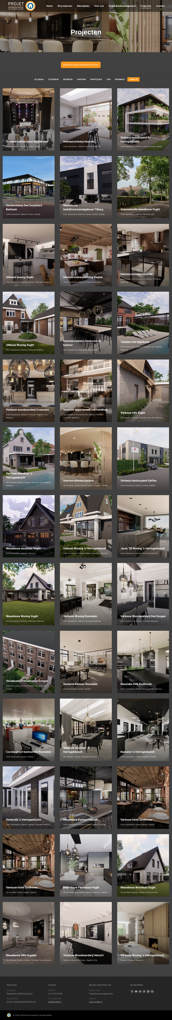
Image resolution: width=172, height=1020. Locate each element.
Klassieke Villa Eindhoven (136, 684)
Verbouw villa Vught (133, 412)
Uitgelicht (158, 347)
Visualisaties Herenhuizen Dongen (27, 681)
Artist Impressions (13, 146)
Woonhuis (120, 79)
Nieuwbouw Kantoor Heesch (80, 819)
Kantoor (81, 79)
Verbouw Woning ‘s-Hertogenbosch (142, 955)
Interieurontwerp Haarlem (79, 141)
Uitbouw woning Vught (19, 277)
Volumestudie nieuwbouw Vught (140, 209)
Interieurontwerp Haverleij (137, 274)
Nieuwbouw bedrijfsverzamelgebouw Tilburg (83, 207)
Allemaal (39, 79)
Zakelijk (133, 79)
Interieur (68, 79)
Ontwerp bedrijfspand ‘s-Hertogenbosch (136, 139)
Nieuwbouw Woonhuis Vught (138, 887)
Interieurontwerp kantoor (78, 480)
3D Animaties (126, 418)
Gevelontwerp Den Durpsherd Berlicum (24, 207)
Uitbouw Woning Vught (20, 345)
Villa (152, 214)
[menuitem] (49, 5)
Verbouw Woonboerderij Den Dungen (143, 616)
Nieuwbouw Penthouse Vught (81, 887)
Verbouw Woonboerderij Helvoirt (83, 955)
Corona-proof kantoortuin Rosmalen (28, 751)
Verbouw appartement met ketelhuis (85, 409)
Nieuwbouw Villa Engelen (21, 955)
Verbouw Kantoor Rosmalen (80, 684)
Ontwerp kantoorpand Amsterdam (27, 141)
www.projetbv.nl (95, 1002)
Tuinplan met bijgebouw (135, 341)
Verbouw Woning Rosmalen (80, 616)
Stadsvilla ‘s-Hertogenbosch (23, 819)
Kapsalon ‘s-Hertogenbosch (138, 751)
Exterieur (54, 79)
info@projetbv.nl (55, 1002)
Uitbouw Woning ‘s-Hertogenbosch (84, 548)
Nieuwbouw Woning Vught (22, 616)
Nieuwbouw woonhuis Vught (23, 548)
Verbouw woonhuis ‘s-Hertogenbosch (19, 475)
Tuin (108, 79)
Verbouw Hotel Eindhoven (136, 819)
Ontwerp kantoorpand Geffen (138, 480)
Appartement (126, 279)
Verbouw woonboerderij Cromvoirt (27, 409)
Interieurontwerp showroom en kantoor (82, 343)
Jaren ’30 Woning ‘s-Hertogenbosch (143, 548)
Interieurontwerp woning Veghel (82, 277)
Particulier (96, 79)
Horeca (30, 214)
